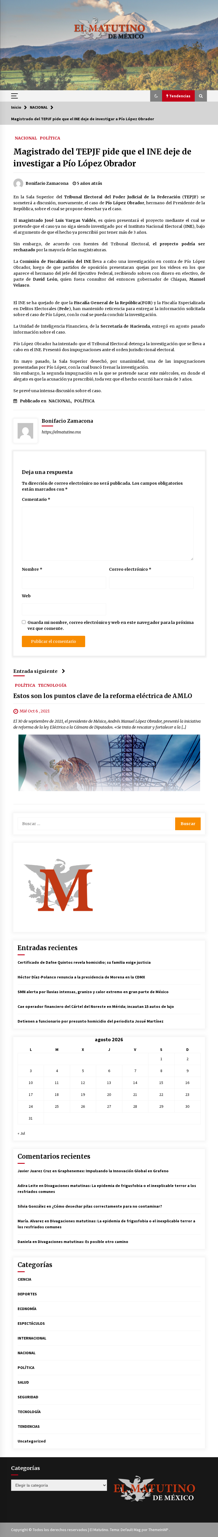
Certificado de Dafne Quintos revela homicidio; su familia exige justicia (84, 962)
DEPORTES (27, 1293)
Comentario (36, 499)
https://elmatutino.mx (61, 432)
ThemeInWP (158, 1529)
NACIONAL (26, 138)
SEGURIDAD (28, 1396)
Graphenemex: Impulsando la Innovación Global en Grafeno (113, 1170)
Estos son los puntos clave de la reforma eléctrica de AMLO (102, 696)
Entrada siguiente (35, 671)
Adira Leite (28, 1185)
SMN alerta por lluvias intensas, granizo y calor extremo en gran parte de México (93, 991)
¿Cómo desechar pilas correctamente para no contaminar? (107, 1206)
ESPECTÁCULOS (31, 1323)
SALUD (23, 1382)
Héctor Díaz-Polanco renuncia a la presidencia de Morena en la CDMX (81, 977)
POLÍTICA (50, 138)
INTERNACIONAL (32, 1338)
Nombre (32, 569)
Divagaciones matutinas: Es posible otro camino (83, 1241)
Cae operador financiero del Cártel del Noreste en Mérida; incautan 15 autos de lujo (96, 1006)
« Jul (21, 1133)
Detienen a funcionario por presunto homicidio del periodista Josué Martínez (91, 1021)
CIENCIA (24, 1279)
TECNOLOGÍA (52, 685)
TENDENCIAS (29, 1426)
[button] (156, 96)
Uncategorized (32, 1441)
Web (26, 595)
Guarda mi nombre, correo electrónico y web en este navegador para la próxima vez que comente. (111, 625)
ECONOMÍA (27, 1308)
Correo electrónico (130, 569)
